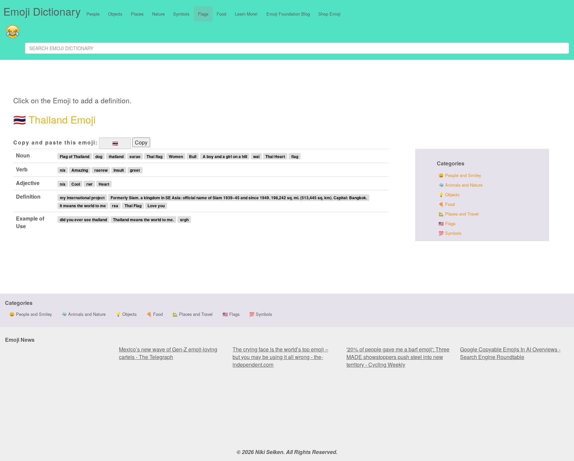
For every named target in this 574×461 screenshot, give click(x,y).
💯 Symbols (449, 233)
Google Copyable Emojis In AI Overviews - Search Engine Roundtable (510, 353)
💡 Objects (448, 194)
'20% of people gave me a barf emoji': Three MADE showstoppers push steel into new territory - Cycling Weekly (397, 356)
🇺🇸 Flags (446, 223)
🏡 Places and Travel (458, 214)
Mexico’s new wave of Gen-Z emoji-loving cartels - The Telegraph (168, 353)
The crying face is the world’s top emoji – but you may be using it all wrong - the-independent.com (280, 356)
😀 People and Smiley (459, 175)
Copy (141, 142)
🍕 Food (446, 204)
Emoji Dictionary (42, 11)
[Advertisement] (178, 79)
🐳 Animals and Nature (460, 185)
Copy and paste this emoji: (55, 142)
